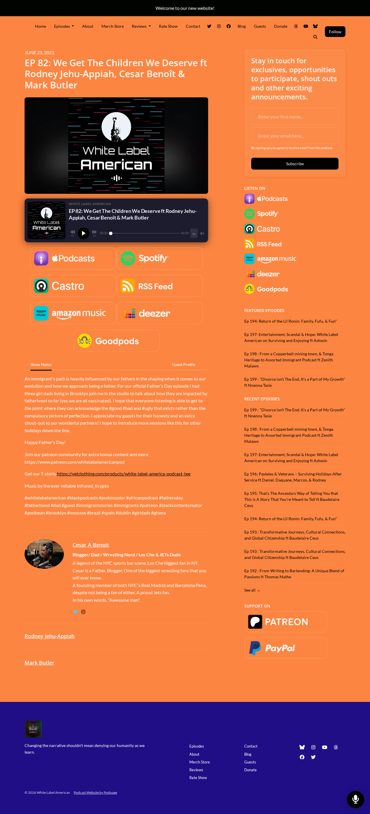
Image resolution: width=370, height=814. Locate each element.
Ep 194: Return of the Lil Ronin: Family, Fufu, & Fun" (290, 321)
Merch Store (112, 26)
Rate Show (168, 26)
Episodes (62, 26)
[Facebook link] (229, 26)
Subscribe (295, 163)
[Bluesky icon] (302, 747)
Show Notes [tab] (41, 364)
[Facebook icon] (302, 757)
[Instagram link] (219, 26)
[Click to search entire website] (316, 36)
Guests (260, 26)
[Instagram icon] (313, 747)
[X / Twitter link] (209, 26)
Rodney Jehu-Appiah (50, 636)
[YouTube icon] (325, 747)
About (87, 26)
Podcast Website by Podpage (95, 792)
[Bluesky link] (316, 26)
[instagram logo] (83, 611)
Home (40, 26)
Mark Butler (39, 662)
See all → (252, 590)
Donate (280, 26)
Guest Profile (183, 364)
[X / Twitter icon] (313, 757)
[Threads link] (296, 26)
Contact (193, 26)
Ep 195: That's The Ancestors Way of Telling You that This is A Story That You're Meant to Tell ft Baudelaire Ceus (291, 499)
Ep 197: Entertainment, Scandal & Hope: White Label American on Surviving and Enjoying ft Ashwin (291, 337)
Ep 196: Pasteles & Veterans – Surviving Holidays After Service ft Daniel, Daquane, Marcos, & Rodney (293, 476)
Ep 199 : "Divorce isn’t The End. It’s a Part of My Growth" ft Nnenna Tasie (294, 382)
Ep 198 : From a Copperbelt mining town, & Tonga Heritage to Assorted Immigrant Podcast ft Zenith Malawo (288, 359)
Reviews (139, 26)
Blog (242, 26)
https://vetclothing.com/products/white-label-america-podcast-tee (123, 473)
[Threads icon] (336, 747)
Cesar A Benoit (91, 544)
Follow (335, 31)
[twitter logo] (76, 611)
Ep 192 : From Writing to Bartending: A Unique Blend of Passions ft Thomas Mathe (294, 573)
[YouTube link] (306, 26)
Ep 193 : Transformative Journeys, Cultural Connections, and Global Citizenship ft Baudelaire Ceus (294, 534)
